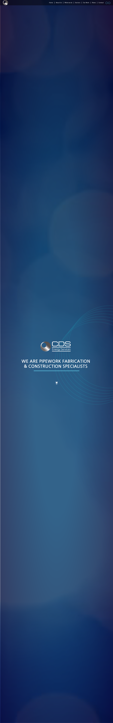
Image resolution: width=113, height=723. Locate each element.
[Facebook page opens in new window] (109, 3)
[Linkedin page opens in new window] (107, 3)
